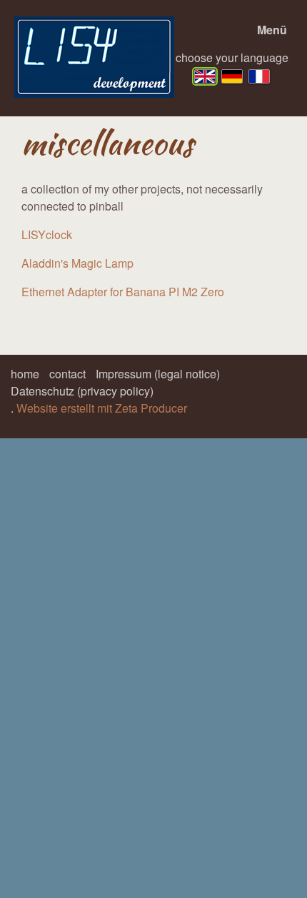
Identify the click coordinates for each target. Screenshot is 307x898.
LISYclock (46, 234)
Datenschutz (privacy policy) (82, 391)
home (25, 373)
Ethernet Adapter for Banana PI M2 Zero (122, 291)
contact (67, 373)
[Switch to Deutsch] (232, 76)
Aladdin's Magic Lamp (77, 263)
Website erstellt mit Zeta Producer (101, 408)
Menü (272, 29)
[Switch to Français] (259, 76)
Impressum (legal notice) (158, 373)
